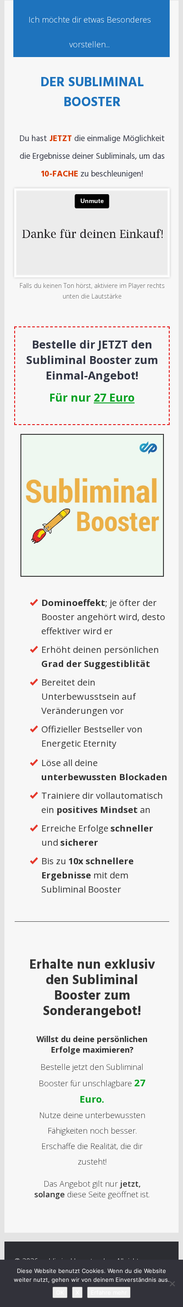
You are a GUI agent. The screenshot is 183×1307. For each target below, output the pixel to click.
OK (60, 1292)
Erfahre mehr (109, 1292)
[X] (171, 1283)
